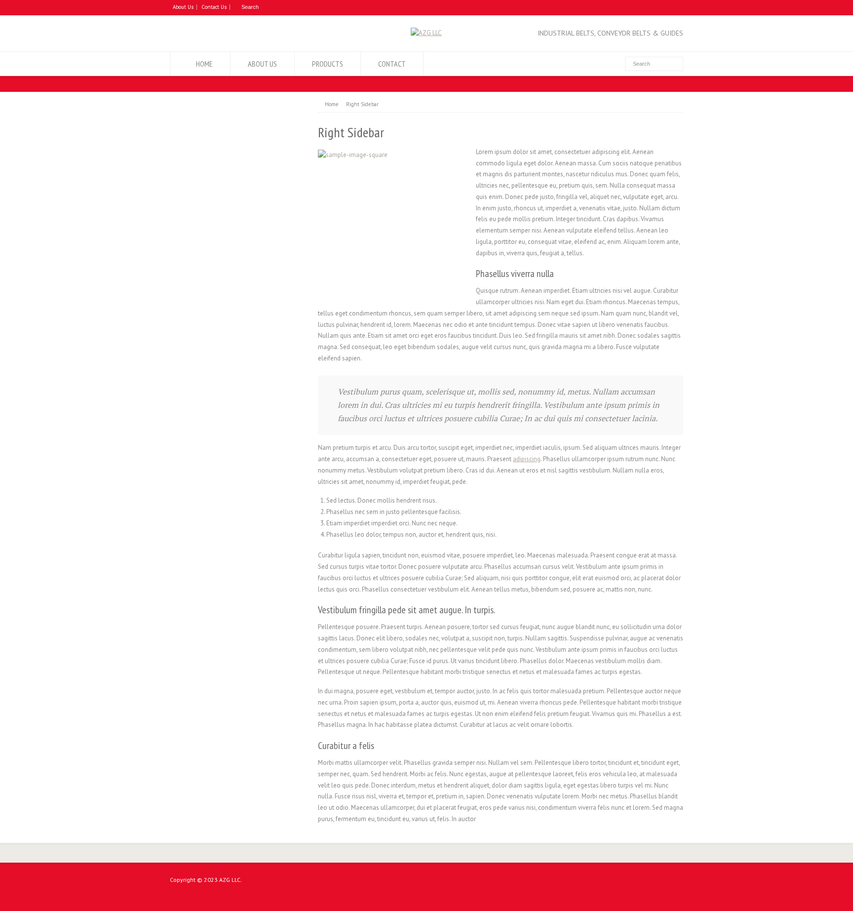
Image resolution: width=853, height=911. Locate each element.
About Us (183, 6)
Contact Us (214, 6)
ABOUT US (262, 64)
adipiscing (527, 459)
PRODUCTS (327, 64)
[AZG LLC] (426, 33)
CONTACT (392, 64)
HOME (204, 64)
